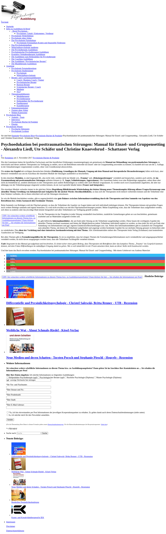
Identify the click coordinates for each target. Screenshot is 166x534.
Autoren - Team (17, 117)
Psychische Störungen (20, 129)
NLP (19, 92)
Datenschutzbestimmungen (56, 424)
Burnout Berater (23, 85)
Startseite (10, 26)
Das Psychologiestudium (21, 45)
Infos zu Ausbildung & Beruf (18, 29)
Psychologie (22, 73)
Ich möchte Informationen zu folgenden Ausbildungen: (40, 375)
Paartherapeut (22, 103)
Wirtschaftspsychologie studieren (24, 47)
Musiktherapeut (23, 96)
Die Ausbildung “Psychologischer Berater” (29, 61)
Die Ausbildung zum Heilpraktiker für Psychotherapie (33, 57)
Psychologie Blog (13, 115)
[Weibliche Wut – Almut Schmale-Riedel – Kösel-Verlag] (20, 325)
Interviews (15, 120)
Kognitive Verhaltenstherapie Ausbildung (28, 54)
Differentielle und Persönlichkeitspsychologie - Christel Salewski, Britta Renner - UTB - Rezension (71, 303)
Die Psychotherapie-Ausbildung (24, 50)
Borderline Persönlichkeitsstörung (25, 502)
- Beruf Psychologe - (19, 31)
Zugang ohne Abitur (19, 110)
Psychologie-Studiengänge (22, 71)
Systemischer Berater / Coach (29, 87)
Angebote (10, 66)
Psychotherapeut (23, 99)
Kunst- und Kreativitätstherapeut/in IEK (27, 517)
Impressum (10, 522)
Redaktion (9, 158)
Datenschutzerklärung (15, 531)
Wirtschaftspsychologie (26, 75)
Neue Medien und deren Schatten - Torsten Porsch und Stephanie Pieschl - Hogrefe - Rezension (69, 357)
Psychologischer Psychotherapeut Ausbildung (30, 52)
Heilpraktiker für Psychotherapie (30, 101)
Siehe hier (104, 424)
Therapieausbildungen (20, 94)
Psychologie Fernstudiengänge (23, 68)
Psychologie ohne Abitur (21, 38)
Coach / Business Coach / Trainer (30, 80)
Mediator (20, 89)
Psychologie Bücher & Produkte (24, 122)
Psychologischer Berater (26, 82)
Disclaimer (10, 526)
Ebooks (14, 124)
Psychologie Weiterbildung (22, 36)
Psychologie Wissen (14, 127)
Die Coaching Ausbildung (22, 59)
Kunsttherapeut (23, 106)
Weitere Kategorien (19, 113)
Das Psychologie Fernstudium (23, 40)
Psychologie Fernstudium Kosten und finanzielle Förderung (41, 43)
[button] (11, 256)
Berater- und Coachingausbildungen (26, 78)
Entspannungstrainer (19, 108)
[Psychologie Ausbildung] (18, 20)
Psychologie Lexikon (20, 131)
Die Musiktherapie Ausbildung (24, 64)
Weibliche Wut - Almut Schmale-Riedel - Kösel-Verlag (42, 330)
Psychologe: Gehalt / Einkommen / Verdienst (35, 33)
